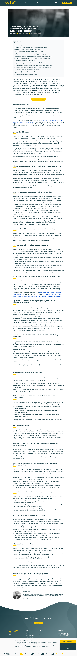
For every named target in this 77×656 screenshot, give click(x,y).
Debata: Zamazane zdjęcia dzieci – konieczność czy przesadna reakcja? (31, 47)
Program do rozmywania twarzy (45, 637)
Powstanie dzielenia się (20, 44)
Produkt (32, 2)
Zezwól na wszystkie (67, 641)
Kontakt (46, 2)
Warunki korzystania (30, 637)
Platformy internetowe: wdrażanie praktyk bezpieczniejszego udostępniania (32, 62)
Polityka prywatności (30, 635)
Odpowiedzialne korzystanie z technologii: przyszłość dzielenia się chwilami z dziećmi (33, 65)
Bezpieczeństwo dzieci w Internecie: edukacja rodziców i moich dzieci (30, 54)
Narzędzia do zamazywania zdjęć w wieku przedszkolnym (27, 49)
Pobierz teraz (38, 623)
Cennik (26, 2)
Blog (38, 2)
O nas (42, 2)
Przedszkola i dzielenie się (20, 46)
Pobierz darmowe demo (38, 99)
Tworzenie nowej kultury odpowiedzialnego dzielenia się (27, 69)
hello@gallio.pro (64, 633)
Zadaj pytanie (66, 2)
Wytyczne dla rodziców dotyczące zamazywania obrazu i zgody (29, 51)
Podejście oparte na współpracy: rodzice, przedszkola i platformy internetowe (32, 58)
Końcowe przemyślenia (20, 63)
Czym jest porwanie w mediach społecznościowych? (26, 53)
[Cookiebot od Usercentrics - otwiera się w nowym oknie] (7, 654)
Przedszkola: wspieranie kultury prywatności (25, 60)
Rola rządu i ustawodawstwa (21, 72)
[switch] (32, 654)
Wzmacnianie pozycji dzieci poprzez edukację (25, 71)
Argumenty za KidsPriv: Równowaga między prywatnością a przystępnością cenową (33, 56)
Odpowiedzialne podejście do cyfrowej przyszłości (26, 74)
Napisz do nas (29, 633)
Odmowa (67, 648)
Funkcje (20, 2)
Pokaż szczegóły (59, 653)
